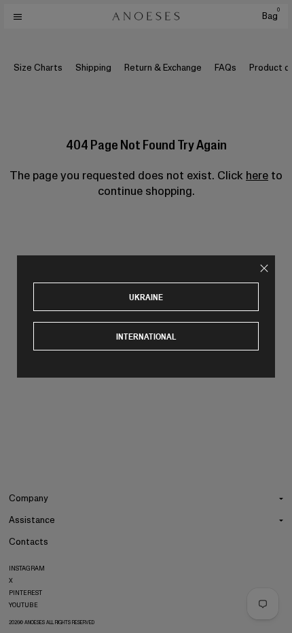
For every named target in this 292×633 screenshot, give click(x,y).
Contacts (28, 542)
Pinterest (25, 593)
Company (28, 498)
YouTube (23, 605)
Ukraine (146, 297)
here (257, 175)
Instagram (27, 568)
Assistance (32, 520)
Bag (271, 16)
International (146, 336)
